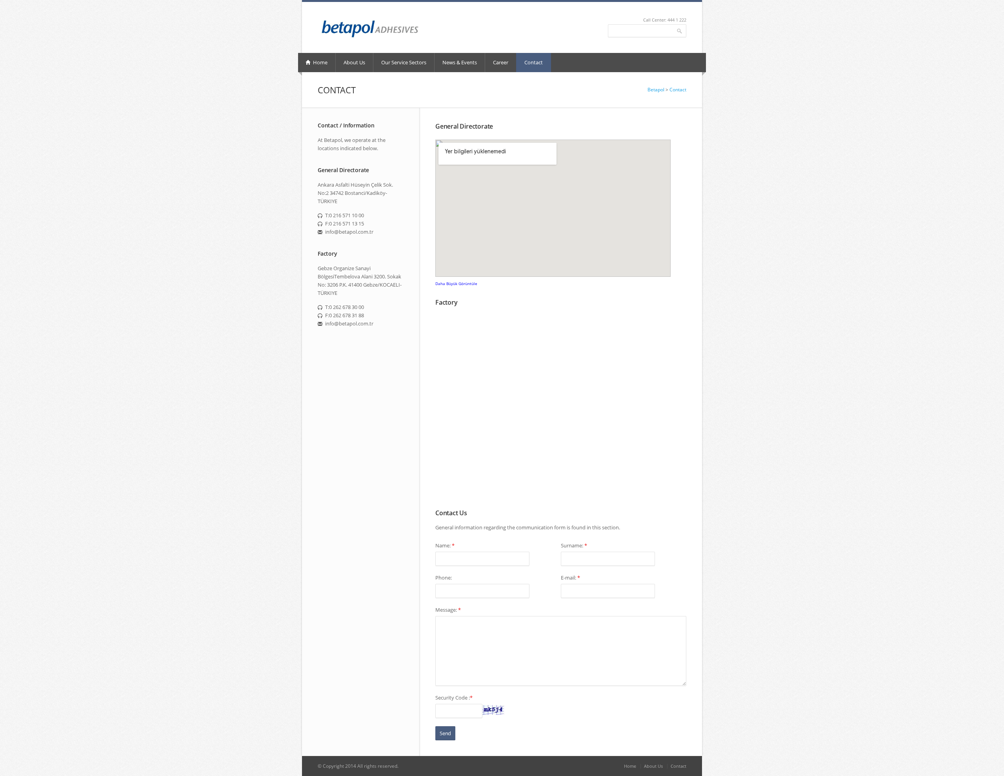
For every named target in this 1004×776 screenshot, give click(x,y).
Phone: (443, 577)
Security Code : (454, 697)
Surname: (574, 545)
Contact (533, 62)
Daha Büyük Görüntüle (456, 283)
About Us (354, 62)
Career (500, 62)
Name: (445, 545)
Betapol (657, 89)
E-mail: (570, 577)
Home (319, 62)
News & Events (459, 62)
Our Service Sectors (403, 62)
